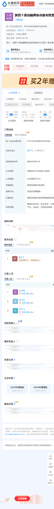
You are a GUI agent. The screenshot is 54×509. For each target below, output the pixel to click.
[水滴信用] (11, 4)
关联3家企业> (28, 312)
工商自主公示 (12, 104)
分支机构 (26, 104)
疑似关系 (40, 104)
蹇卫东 (22, 300)
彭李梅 (22, 290)
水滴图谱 (10, 99)
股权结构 (35, 99)
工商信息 (22, 99)
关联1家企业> (28, 293)
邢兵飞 (21, 30)
